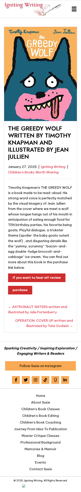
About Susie (40, 402)
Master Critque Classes (40, 436)
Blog (40, 456)
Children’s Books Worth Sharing (33, 172)
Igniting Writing (53, 167)
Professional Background (40, 442)
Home (40, 396)
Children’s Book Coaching (40, 422)
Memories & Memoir (40, 449)
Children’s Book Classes (40, 409)
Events (40, 462)
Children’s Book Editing (40, 416)
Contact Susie (40, 469)
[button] (40, 366)
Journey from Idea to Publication (40, 429)
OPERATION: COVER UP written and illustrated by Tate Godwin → (44, 323)
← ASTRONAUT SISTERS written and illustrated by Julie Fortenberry (37, 309)
